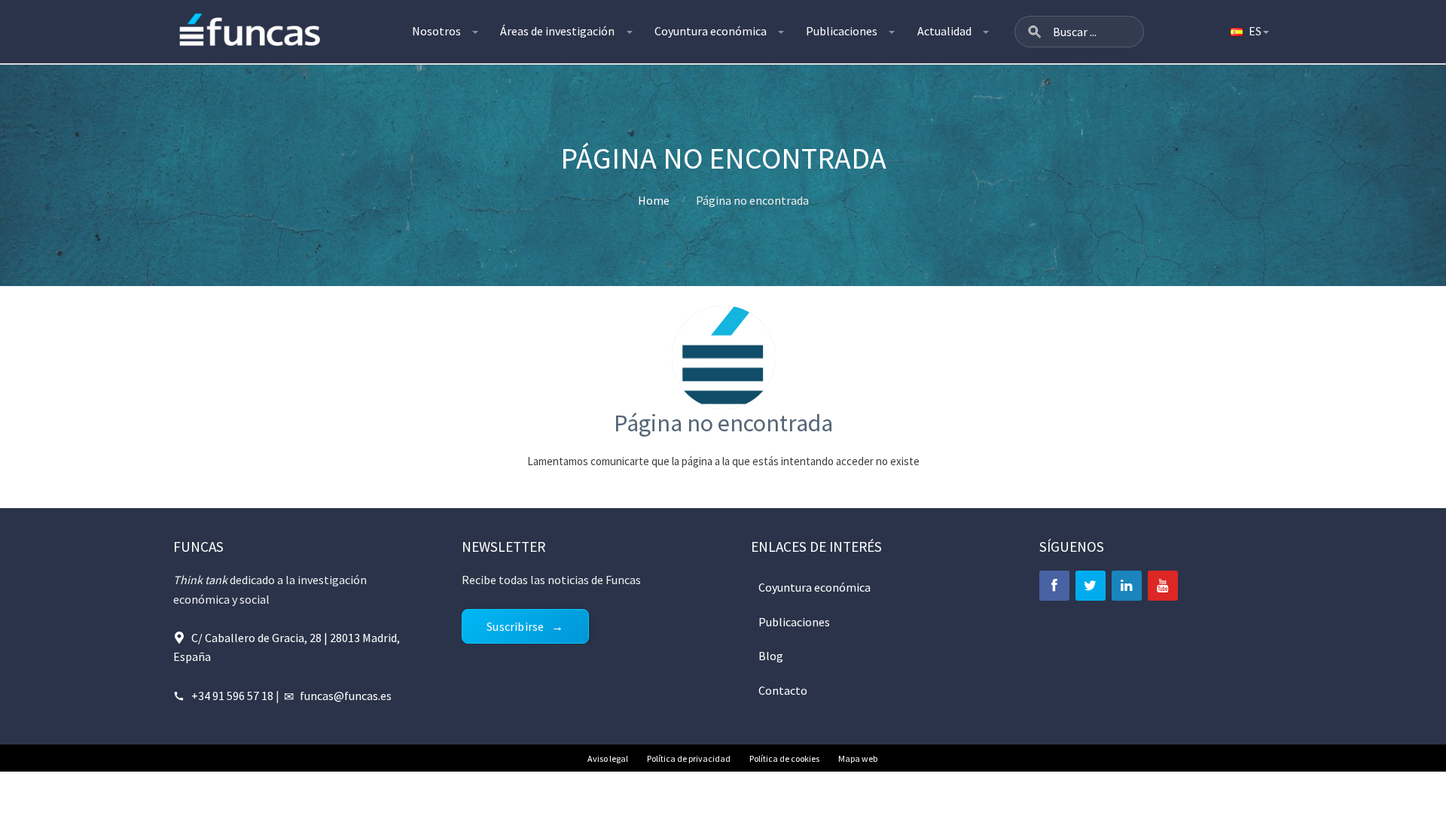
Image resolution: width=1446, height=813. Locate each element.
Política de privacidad (689, 758)
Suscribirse (515, 626)
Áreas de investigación (557, 30)
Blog (770, 655)
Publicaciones (841, 30)
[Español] (1249, 31)
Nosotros (436, 30)
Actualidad (944, 30)
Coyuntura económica (710, 30)
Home (654, 200)
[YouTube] (1163, 586)
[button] (1035, 31)
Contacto (782, 690)
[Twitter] (1090, 586)
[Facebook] (1054, 586)
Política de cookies (784, 758)
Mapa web (857, 758)
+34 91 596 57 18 (232, 695)
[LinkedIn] (1127, 586)
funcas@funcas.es (346, 695)
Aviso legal (607, 758)
